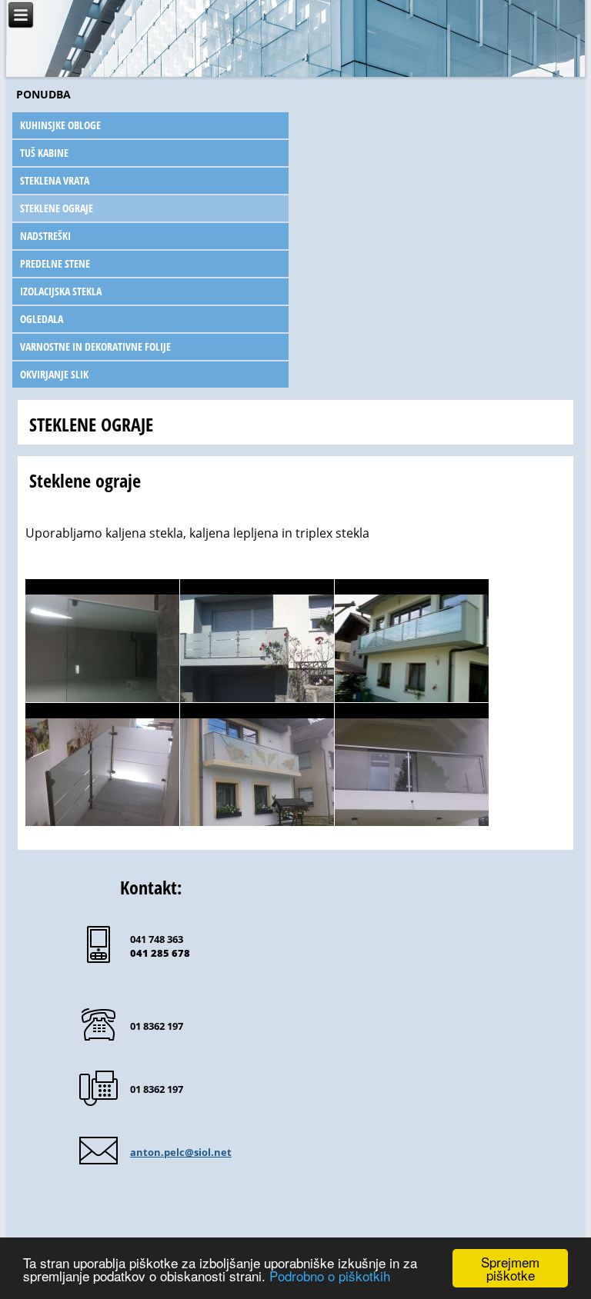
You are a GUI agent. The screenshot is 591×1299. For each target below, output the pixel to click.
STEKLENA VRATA (54, 180)
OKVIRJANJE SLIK (54, 374)
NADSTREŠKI (45, 235)
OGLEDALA (41, 318)
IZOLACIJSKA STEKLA (61, 291)
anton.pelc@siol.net (181, 1152)
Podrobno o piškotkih (329, 1275)
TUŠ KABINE (44, 152)
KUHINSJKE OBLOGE (60, 125)
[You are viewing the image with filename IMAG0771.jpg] (102, 764)
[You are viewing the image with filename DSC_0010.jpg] (257, 640)
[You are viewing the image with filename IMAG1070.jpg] (257, 764)
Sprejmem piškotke (510, 1268)
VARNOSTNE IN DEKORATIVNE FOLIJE (95, 346)
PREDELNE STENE (55, 263)
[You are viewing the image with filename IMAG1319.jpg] (412, 764)
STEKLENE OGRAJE (56, 208)
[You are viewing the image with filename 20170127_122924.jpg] (102, 640)
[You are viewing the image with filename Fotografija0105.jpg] (412, 640)
